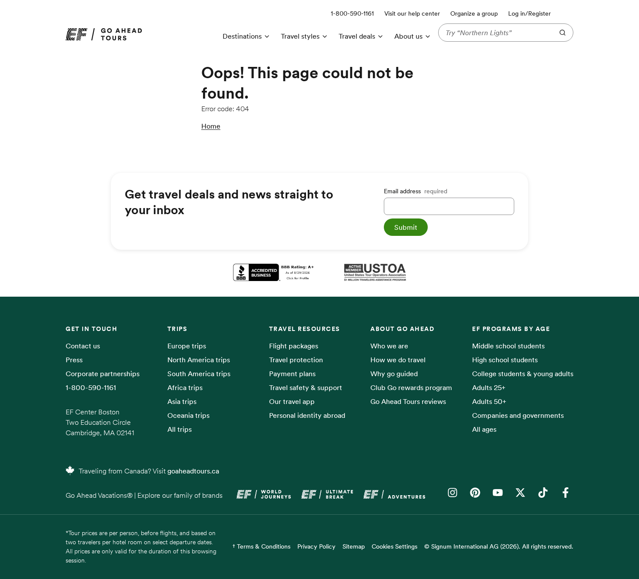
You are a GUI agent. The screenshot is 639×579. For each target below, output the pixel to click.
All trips (179, 429)
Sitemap (354, 546)
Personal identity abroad (307, 415)
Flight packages (293, 346)
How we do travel (398, 359)
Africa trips (185, 387)
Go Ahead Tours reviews (408, 401)
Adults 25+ (489, 387)
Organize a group (474, 13)
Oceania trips (188, 415)
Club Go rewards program (411, 387)
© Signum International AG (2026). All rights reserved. (498, 546)
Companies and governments (518, 415)
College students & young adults (522, 373)
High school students (505, 359)
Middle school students (508, 346)
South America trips (198, 373)
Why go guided (394, 373)
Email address (415, 191)
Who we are (389, 346)
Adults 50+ (489, 401)
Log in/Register (529, 13)
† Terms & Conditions (261, 546)
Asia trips (181, 401)
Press (74, 359)
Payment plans (292, 373)
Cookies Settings (394, 546)
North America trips (198, 359)
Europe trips (186, 346)
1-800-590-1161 (91, 387)
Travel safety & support (305, 387)
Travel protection (296, 359)
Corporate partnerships (103, 373)
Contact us (83, 346)
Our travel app (292, 401)
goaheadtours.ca (193, 471)
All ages (484, 429)
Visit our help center (412, 13)
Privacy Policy (316, 546)
